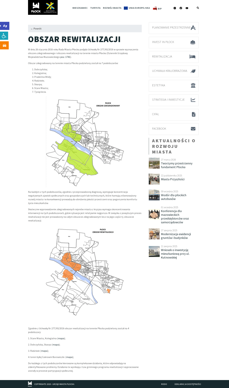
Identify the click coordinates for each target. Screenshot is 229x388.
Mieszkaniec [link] (80, 7)
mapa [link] (61, 338)
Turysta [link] (95, 7)
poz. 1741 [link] (65, 56)
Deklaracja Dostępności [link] (188, 384)
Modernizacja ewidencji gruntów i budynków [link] (176, 236)
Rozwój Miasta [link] (112, 7)
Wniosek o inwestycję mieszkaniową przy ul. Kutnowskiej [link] (175, 253)
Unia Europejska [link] (139, 7)
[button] (198, 8)
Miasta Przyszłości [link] (172, 179)
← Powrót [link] (36, 28)
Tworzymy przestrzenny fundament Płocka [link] (176, 165)
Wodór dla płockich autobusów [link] (173, 197)
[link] (4, 36)
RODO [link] (164, 384)
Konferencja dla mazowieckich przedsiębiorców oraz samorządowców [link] (175, 216)
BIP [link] (160, 8)
